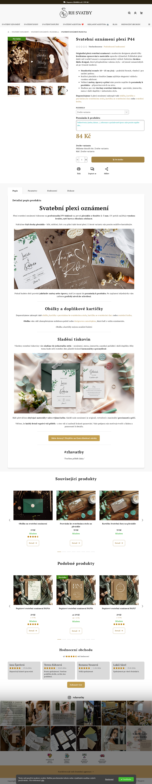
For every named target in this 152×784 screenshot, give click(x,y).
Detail (31, 543)
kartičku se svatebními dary (118, 98)
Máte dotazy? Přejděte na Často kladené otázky (74, 438)
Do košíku (119, 159)
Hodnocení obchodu (76, 650)
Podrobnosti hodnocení (114, 46)
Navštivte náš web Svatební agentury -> (76, 771)
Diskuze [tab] (70, 190)
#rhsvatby (78, 697)
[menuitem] (11, 24)
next (142, 520)
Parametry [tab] (32, 190)
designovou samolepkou (85, 321)
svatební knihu (125, 315)
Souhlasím (127, 779)
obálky (122, 95)
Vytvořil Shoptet (137, 781)
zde (42, 780)
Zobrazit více (76, 684)
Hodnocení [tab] (52, 190)
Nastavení (109, 779)
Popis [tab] (15, 190)
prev (10, 520)
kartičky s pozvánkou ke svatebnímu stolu (68, 315)
